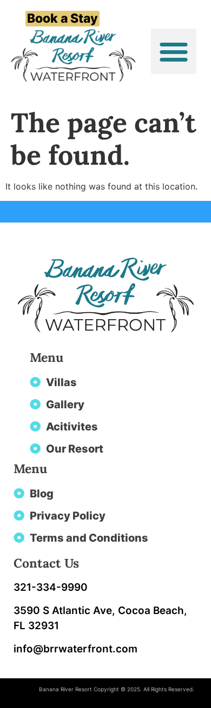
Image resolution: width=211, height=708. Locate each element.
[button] (173, 51)
